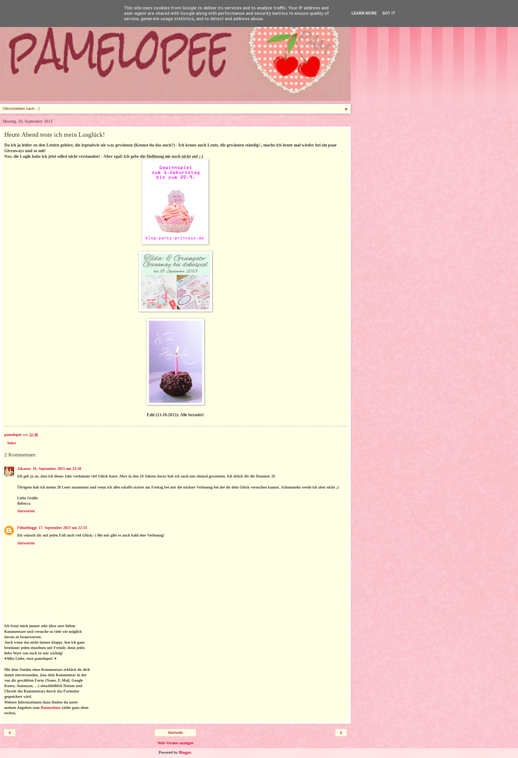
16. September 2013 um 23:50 (57, 468)
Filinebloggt (27, 527)
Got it (388, 13)
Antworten (26, 511)
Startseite (175, 733)
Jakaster (24, 468)
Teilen (11, 443)
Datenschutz (51, 707)
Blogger (185, 752)
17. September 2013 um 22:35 (63, 527)
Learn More (364, 13)
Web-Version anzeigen (175, 743)
